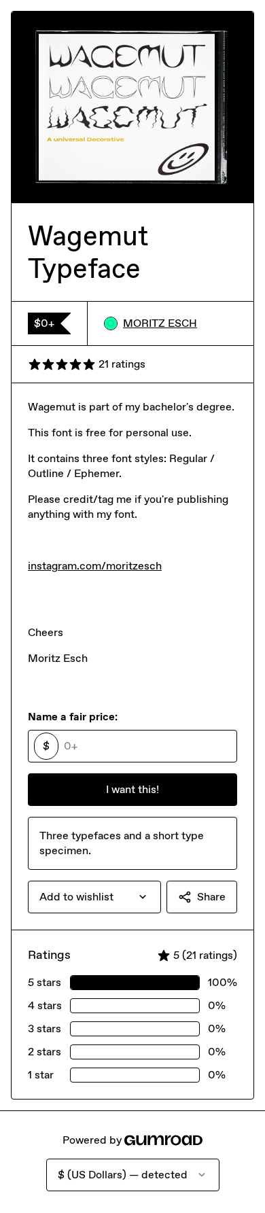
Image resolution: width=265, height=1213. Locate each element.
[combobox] (94, 897)
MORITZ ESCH (160, 323)
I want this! (132, 789)
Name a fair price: (73, 716)
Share (211, 896)
